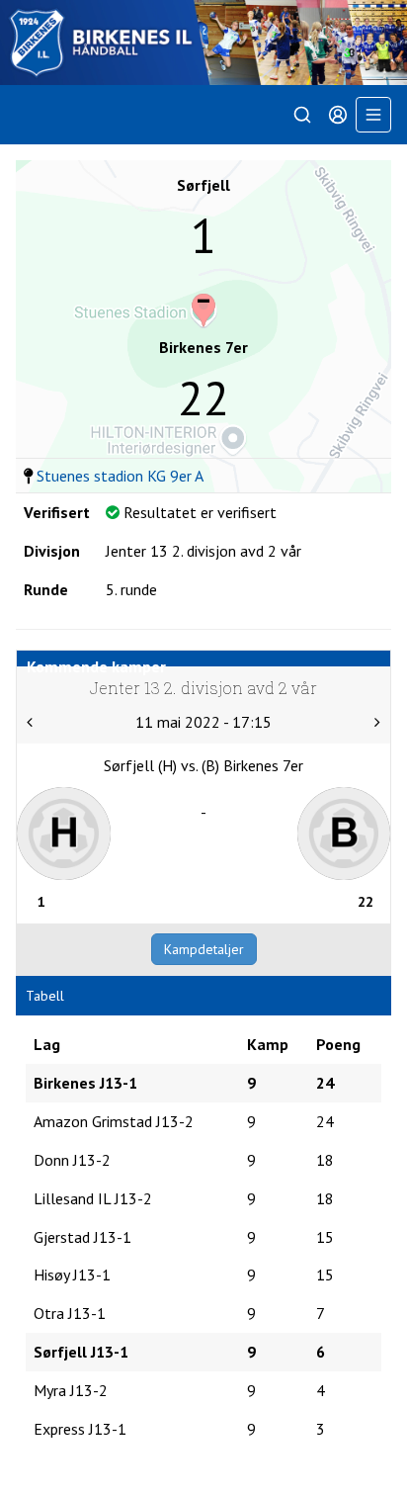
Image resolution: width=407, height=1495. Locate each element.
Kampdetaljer (204, 949)
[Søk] (302, 114)
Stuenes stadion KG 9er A (120, 475)
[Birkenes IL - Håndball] (203, 42)
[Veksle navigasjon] (373, 114)
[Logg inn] (338, 114)
